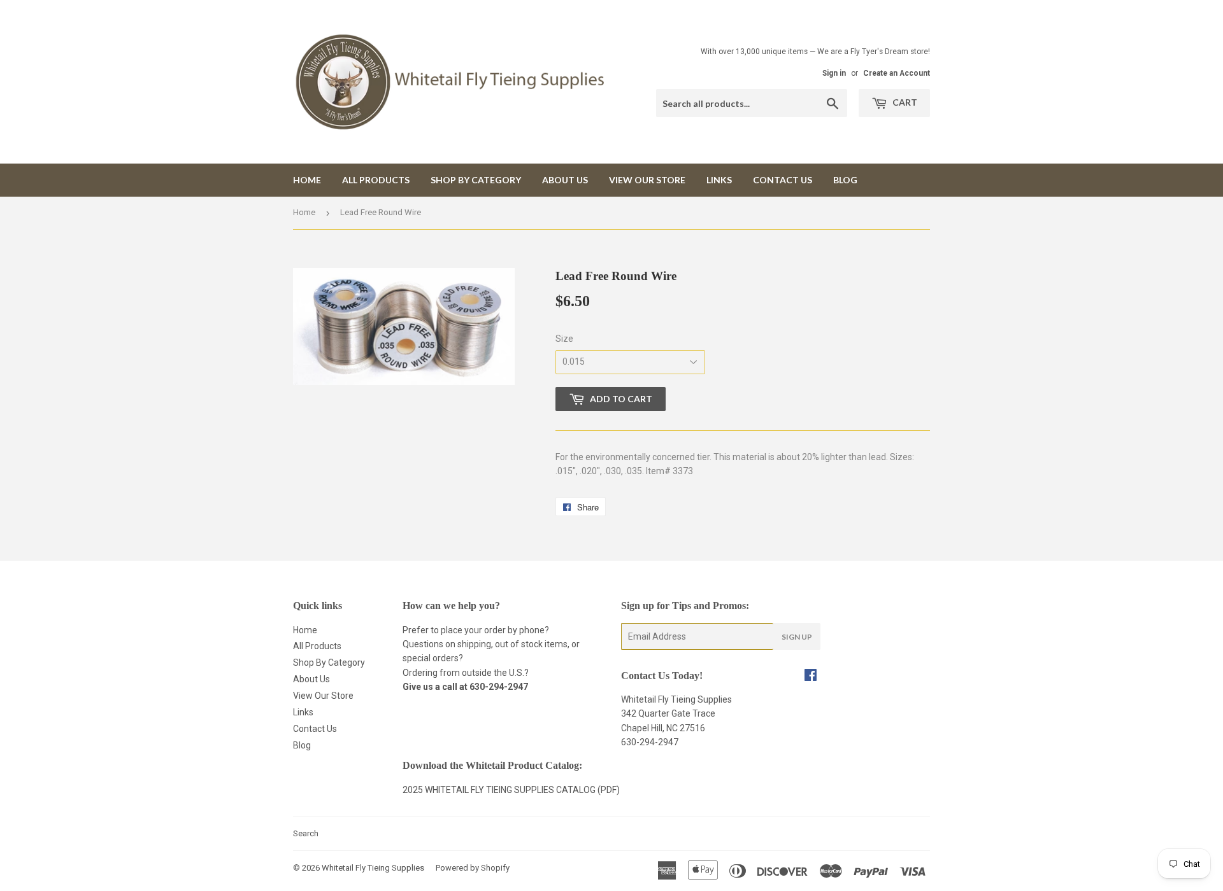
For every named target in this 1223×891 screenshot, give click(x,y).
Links (719, 179)
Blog (845, 179)
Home (307, 179)
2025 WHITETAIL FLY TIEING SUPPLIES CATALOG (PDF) (511, 790)
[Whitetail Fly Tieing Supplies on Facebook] (810, 676)
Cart (903, 102)
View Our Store (647, 179)
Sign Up (797, 637)
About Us (565, 179)
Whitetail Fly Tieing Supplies (373, 868)
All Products (376, 179)
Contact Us (782, 179)
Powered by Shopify (473, 868)
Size (564, 338)
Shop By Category (476, 179)
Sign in (834, 73)
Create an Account (896, 73)
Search (305, 833)
